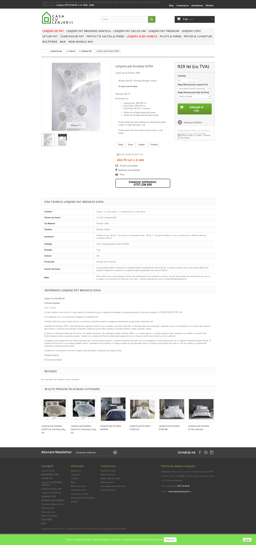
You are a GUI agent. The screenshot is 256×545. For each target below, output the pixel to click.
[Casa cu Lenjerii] (68, 18)
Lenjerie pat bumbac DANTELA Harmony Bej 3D (53, 429)
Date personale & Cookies (83, 498)
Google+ (141, 145)
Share (130, 145)
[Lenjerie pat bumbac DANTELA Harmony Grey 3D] (84, 409)
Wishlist (209, 5)
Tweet (120, 145)
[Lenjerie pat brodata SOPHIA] (48, 139)
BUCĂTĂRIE (49, 41)
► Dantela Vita (66, 2)
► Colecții (57, 2)
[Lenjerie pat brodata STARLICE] (142, 409)
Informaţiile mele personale (113, 486)
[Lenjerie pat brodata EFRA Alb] (172, 409)
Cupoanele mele (108, 490)
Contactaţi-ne (183, 5)
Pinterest (154, 145)
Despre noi (76, 471)
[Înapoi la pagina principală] (44, 51)
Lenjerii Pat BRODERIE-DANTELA (88, 31)
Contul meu (108, 466)
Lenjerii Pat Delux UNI (129, 31)
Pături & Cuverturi (198, 36)
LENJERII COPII (191, 31)
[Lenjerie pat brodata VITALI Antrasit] (201, 409)
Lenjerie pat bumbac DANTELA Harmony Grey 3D (83, 429)
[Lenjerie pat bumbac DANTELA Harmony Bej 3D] (54, 409)
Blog (171, 5)
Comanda (75, 475)
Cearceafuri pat (72, 36)
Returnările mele (108, 475)
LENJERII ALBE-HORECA (142, 36)
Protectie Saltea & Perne (105, 36)
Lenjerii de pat (47, 2)
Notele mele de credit (110, 478)
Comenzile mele (108, 471)
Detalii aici (170, 539)
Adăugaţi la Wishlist (192, 122)
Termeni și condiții (79, 494)
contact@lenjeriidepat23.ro (179, 491)
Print (122, 174)
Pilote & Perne (170, 36)
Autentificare (197, 5)
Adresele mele (107, 482)
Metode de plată (78, 486)
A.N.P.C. (74, 502)
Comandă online (78, 490)
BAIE (63, 41)
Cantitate (182, 76)
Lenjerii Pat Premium (163, 31)
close (247, 540)
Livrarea (74, 478)
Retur (73, 482)
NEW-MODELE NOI (80, 41)
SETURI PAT (50, 36)
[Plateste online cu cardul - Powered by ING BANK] (195, 136)
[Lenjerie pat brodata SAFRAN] (113, 409)
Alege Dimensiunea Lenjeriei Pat (193, 84)
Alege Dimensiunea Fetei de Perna (194, 92)
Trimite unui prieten (129, 166)
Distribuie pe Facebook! (129, 170)
